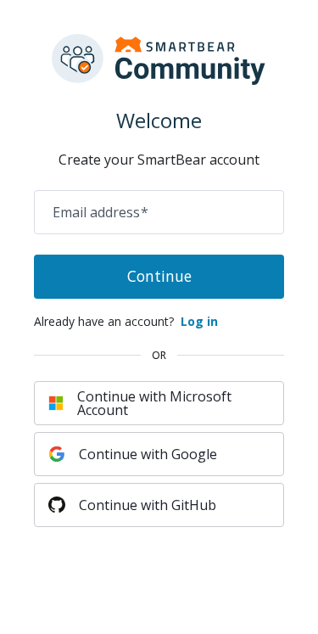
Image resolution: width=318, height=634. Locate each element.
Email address (100, 212)
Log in (199, 321)
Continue (159, 276)
